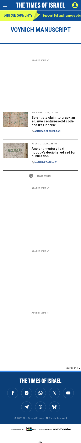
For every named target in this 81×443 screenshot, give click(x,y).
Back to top (71, 368)
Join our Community (18, 15)
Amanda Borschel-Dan (47, 131)
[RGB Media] (32, 429)
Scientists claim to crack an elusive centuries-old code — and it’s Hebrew (54, 121)
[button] (75, 5)
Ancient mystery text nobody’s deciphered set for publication (54, 152)
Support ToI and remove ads (61, 15)
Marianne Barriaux (45, 162)
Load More (44, 176)
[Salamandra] (62, 429)
